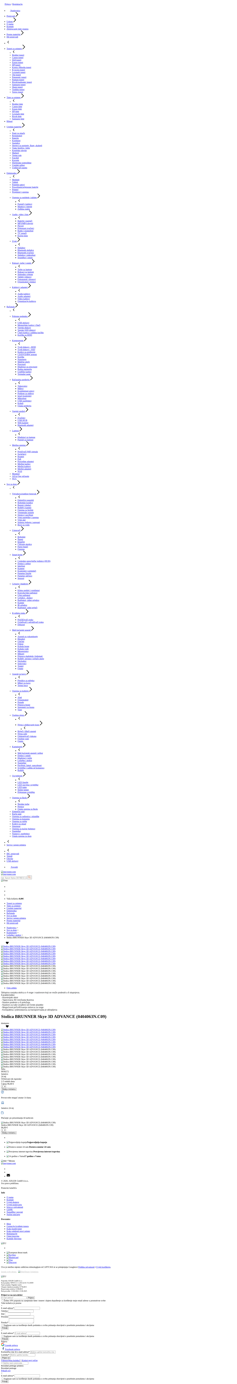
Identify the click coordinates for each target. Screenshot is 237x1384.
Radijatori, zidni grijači (27, 607)
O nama (10, 24)
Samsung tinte (18, 119)
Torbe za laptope (25, 269)
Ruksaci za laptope (26, 272)
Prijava (8, 4)
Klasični (21, 542)
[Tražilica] (29, 877)
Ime (3, 1314)
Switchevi (22, 454)
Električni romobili (26, 500)
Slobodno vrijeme (25, 274)
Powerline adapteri (26, 461)
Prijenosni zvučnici (26, 228)
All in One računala (20, 476)
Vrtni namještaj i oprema (28, 517)
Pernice (21, 806)
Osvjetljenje (17, 776)
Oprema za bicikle (25, 510)
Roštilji (21, 770)
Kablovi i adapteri (20, 287)
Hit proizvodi (12, 37)
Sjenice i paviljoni (25, 515)
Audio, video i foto (20, 214)
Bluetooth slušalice (26, 250)
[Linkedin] (8, 1172)
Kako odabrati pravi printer (18, 1231)
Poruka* (5, 1322)
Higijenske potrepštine (21, 163)
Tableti (15, 182)
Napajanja (22, 359)
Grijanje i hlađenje (20, 584)
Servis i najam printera (16, 845)
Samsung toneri (19, 84)
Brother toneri (18, 55)
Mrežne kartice (24, 464)
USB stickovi (23, 323)
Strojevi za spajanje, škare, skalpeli (27, 145)
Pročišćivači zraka (25, 620)
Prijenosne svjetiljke (26, 792)
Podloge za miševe (26, 393)
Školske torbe (23, 804)
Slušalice (21, 248)
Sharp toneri (17, 87)
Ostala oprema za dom (21, 836)
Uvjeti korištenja (103, 1267)
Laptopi (15, 431)
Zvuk (14, 241)
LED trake (22, 787)
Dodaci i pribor (24, 563)
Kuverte (15, 160)
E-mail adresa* (8, 1308)
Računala (11, 307)
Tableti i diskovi (24, 277)
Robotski (21, 537)
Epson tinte (17, 109)
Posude (21, 702)
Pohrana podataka (20, 316)
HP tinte (15, 111)
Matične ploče (24, 362)
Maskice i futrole (25, 206)
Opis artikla (12, 988)
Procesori (22, 364)
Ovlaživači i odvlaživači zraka (31, 622)
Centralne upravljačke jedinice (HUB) (34, 561)
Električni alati (18, 811)
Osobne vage (23, 739)
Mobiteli (15, 180)
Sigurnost (16, 826)
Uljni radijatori (24, 595)
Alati (20, 697)
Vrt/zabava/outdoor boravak (24, 494)
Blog (9, 1224)
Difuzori (21, 624)
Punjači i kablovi (25, 204)
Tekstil (9, 856)
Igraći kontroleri (24, 396)
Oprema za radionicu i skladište (25, 816)
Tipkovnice (22, 386)
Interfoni (21, 566)
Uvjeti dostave (13, 1202)
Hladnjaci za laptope (26, 437)
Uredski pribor (18, 165)
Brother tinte (17, 104)
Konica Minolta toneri (21, 67)
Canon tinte (17, 106)
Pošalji (5, 1328)
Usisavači (16, 530)
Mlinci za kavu (24, 683)
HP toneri (16, 65)
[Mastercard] (12, 1257)
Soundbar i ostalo (25, 257)
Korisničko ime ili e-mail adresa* (15, 1352)
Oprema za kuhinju (20, 691)
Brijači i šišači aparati (27, 731)
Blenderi (21, 639)
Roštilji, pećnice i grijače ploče (31, 659)
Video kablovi (24, 299)
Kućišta (21, 357)
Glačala (21, 641)
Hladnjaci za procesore (27, 367)
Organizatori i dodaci (27, 282)
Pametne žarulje (24, 573)
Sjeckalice (22, 661)
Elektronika (12, 173)
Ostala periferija (24, 406)
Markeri (15, 153)
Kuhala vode (23, 649)
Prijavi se (6, 1358)
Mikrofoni (22, 398)
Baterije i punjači (25, 221)
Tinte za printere (14, 97)
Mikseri (21, 654)
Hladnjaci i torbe (25, 758)
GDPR (10, 1209)
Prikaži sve (6, 1370)
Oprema (21, 549)
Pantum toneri (18, 80)
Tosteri (20, 666)
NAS (20, 471)
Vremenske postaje (26, 512)
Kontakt (10, 26)
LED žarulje (23, 782)
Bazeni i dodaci (24, 505)
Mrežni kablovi (24, 466)
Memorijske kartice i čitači (29, 325)
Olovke (10, 858)
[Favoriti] (8, 895)
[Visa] (10, 1260)
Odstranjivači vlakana (27, 736)
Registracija (17, 4)
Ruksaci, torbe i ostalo (22, 263)
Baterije (15, 138)
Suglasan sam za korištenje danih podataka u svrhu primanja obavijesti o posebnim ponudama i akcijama (49, 1325)
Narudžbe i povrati (15, 1212)
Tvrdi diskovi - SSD (26, 349)
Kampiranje (17, 747)
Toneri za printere (14, 48)
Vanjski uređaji (19, 411)
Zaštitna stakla (24, 209)
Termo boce (23, 685)
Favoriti (14, 867)
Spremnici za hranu (26, 707)
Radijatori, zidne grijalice (28, 600)
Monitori (16, 474)
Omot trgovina (13, 1236)
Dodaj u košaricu (8, 1089)
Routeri (21, 456)
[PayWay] (11, 1255)
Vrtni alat (22, 520)
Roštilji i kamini (24, 507)
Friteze (20, 644)
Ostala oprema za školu (28, 809)
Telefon (4, 1311)
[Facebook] (8, 1169)
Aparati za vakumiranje (28, 636)
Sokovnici (22, 663)
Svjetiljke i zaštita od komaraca (31, 768)
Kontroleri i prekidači (27, 571)
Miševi (20, 388)
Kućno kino (23, 236)
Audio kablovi (24, 294)
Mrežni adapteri (24, 469)
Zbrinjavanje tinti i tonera (17, 29)
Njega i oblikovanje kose (29, 725)
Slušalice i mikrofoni (26, 255)
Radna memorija (25, 369)
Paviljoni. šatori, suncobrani (30, 765)
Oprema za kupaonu (21, 819)
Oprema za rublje (19, 821)
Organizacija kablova (27, 301)
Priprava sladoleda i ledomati (30, 656)
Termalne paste (24, 374)
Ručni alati (16, 814)
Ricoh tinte (17, 116)
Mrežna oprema (19, 445)
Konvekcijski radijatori (27, 593)
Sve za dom (12, 484)
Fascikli (15, 158)
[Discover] (12, 1262)
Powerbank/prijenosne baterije (25, 187)
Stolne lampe (23, 790)
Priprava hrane (24, 705)
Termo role (17, 155)
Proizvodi (11, 16)
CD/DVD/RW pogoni (27, 354)
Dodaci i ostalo (24, 755)
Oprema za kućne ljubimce (23, 829)
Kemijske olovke (19, 150)
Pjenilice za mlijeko (26, 680)
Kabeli (20, 403)
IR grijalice (22, 605)
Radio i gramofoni (25, 231)
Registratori (17, 136)
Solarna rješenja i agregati (29, 522)
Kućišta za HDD (25, 335)
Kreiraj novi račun (30, 1360)
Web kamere (23, 423)
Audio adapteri (24, 296)
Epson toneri (17, 62)
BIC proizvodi (13, 854)
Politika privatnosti (86, 1267)
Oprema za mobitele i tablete (24, 197)
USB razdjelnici (24, 401)
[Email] (8, 1176)
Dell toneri (16, 60)
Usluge (10, 21)
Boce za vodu (23, 525)
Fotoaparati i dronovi (27, 279)
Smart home (17, 555)
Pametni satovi (18, 185)
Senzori (21, 578)
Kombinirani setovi (26, 391)
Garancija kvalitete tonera (18, 1226)
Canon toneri (17, 57)
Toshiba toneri (18, 89)
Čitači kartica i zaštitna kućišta (31, 332)
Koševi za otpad (19, 824)
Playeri (21, 226)
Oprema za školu (19, 798)
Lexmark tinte (18, 114)
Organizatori (23, 700)
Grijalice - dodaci (25, 598)
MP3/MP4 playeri (25, 223)
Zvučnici (21, 418)
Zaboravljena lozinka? (10, 1360)
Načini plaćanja (13, 1214)
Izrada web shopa (9, 1272)
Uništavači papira (19, 168)
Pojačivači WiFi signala (28, 451)
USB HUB (22, 420)
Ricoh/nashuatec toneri (22, 82)
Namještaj (22, 763)
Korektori (16, 140)
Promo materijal (14, 34)
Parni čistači (23, 547)
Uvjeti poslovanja (14, 1205)
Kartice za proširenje (26, 352)
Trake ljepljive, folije (21, 148)
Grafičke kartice (24, 372)
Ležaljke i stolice (25, 760)
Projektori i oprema (20, 192)
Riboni (9, 121)
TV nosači (22, 233)
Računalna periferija (21, 379)
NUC (14, 479)
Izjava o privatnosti (15, 1207)
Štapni (20, 539)
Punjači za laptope (25, 440)
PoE (19, 459)
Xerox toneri (17, 92)
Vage (20, 710)
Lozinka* (5, 1355)
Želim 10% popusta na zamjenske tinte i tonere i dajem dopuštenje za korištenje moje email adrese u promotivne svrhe (55, 1300)
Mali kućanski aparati (21, 630)
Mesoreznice (23, 651)
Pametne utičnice (25, 576)
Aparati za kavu (19, 674)
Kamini (21, 603)
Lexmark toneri (18, 72)
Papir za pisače (18, 133)
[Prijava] (8, 891)
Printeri (15, 189)
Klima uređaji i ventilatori (29, 590)
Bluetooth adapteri (25, 425)
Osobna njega (18, 715)
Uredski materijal (14, 127)
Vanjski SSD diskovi (27, 330)
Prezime (5, 1317)
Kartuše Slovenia (14, 1238)
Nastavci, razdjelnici (21, 834)
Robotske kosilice (25, 503)
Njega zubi (22, 734)
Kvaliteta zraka (19, 613)
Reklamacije (12, 1234)
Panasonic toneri (19, 77)
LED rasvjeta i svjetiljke (28, 785)
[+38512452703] (8, 886)
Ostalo (20, 668)
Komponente (18, 340)
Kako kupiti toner (14, 1229)
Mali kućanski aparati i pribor (30, 753)
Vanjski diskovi (24, 328)
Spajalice (16, 143)
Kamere (21, 568)
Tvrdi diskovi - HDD (27, 347)
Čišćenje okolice (25, 544)
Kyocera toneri (18, 70)
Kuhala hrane (23, 646)
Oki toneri (16, 75)
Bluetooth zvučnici (26, 253)
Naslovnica (15, 10)
